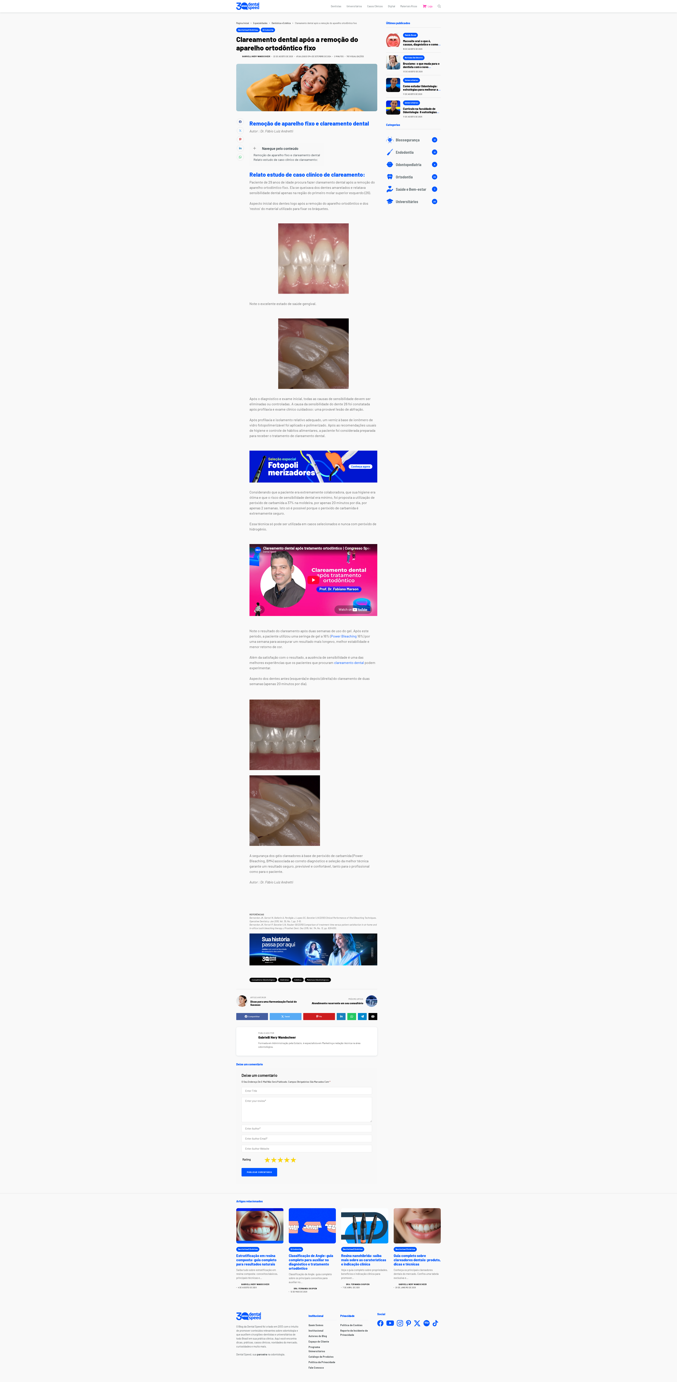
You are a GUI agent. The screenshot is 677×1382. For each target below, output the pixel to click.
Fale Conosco (316, 1367)
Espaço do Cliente (319, 1341)
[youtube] (390, 1323)
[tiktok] (435, 1323)
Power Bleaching (344, 636)
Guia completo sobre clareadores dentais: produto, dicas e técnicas (417, 1259)
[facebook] (380, 1323)
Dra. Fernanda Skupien (305, 1288)
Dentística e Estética (281, 23)
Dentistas (284, 979)
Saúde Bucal (410, 35)
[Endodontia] (413, 152)
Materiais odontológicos (318, 979)
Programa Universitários (317, 1349)
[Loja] (427, 6)
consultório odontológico (263, 979)
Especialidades (260, 23)
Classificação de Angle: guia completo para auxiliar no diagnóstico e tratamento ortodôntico (311, 1261)
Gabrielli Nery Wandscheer (256, 56)
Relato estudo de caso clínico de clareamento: (286, 159)
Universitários (411, 80)
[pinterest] (408, 1323)
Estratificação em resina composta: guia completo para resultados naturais (256, 1259)
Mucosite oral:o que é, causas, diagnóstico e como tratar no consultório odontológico (420, 46)
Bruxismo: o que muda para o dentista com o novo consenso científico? (421, 67)
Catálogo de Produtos (321, 1356)
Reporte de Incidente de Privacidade (354, 1332)
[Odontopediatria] (413, 164)
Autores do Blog (318, 1336)
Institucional (316, 1330)
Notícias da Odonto (414, 57)
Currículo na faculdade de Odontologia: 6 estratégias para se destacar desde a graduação (420, 114)
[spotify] (426, 1323)
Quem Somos (316, 1325)
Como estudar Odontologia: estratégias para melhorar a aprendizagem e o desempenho (420, 91)
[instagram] (400, 1323)
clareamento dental (349, 662)
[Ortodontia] (413, 177)
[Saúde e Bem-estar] (413, 189)
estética (297, 979)
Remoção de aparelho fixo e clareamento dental (287, 155)
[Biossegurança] (413, 140)
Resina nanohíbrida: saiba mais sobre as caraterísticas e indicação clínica (363, 1259)
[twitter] (417, 1323)
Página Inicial (242, 23)
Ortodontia (268, 30)
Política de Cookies (351, 1325)
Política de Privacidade (322, 1362)
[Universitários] (413, 201)
